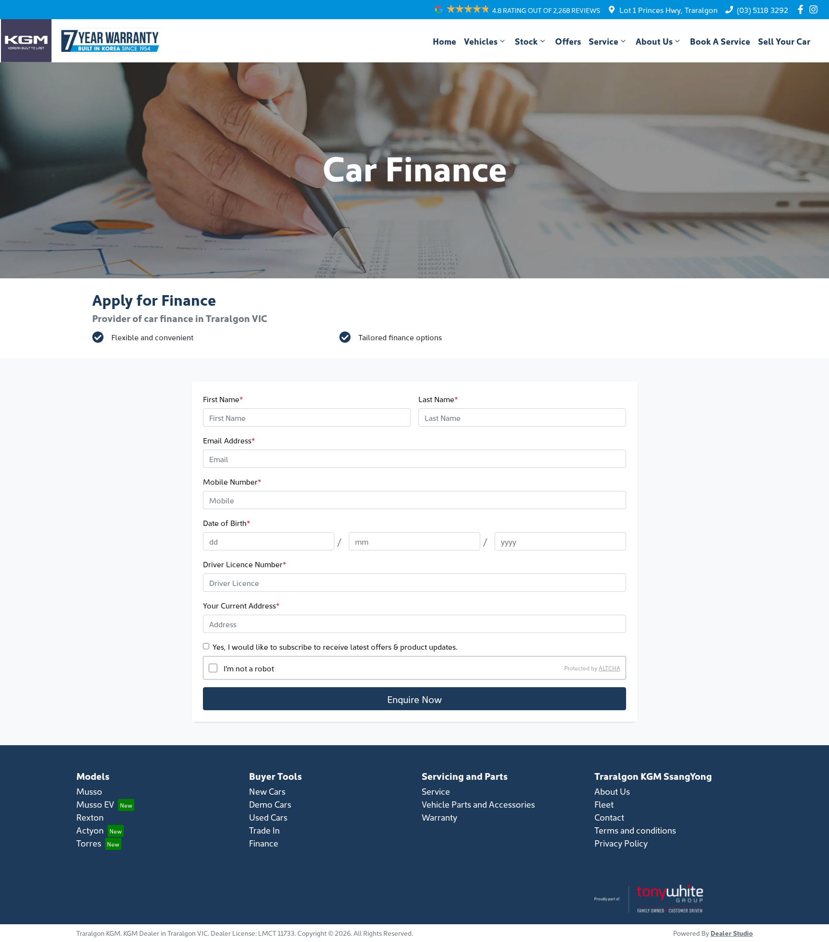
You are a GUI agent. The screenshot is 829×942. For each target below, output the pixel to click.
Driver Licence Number (244, 564)
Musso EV (95, 804)
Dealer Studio (732, 933)
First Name (223, 398)
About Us (654, 41)
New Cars (267, 791)
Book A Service (720, 41)
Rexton (90, 817)
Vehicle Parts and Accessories (478, 804)
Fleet (604, 804)
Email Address (229, 440)
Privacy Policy (621, 843)
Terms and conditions (635, 830)
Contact (609, 817)
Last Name (438, 398)
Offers (568, 41)
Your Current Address (241, 605)
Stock (526, 41)
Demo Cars (270, 804)
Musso (89, 791)
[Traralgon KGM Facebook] (802, 9)
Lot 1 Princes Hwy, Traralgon (668, 9)
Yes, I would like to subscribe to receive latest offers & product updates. (335, 646)
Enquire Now (414, 698)
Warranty (439, 817)
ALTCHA (609, 668)
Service (603, 41)
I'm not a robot (249, 668)
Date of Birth (226, 522)
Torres (88, 843)
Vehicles (480, 41)
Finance (263, 843)
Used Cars (268, 817)
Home (444, 41)
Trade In (264, 830)
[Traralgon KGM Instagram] (815, 9)
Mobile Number (232, 481)
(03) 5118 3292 (762, 9)
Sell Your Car (784, 41)
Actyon (90, 830)
